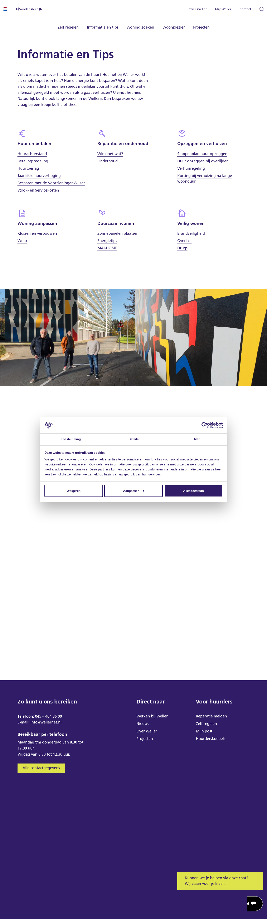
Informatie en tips (102, 27)
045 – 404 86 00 (48, 716)
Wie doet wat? (110, 154)
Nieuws (142, 723)
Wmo (22, 240)
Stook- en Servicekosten (38, 190)
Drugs (182, 248)
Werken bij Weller (152, 716)
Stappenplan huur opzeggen (202, 154)
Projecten (201, 27)
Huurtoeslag (28, 168)
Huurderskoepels (210, 738)
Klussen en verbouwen (37, 233)
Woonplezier (173, 27)
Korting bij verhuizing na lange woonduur (204, 178)
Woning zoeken (140, 27)
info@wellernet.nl (46, 722)
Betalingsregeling (33, 161)
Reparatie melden (211, 716)
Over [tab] (196, 439)
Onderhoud (107, 161)
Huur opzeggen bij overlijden (203, 161)
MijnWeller (223, 9)
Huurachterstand (32, 154)
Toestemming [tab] (71, 439)
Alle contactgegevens (41, 768)
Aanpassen (131, 491)
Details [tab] (133, 439)
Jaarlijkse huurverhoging (39, 175)
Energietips (107, 240)
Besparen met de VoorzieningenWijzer (51, 183)
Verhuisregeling (191, 168)
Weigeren (74, 491)
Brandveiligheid (191, 233)
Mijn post (204, 731)
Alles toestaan (193, 491)
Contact (245, 9)
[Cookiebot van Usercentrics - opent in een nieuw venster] (204, 425)
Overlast (184, 240)
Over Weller (198, 9)
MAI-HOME (107, 248)
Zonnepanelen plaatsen (118, 233)
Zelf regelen (68, 27)
